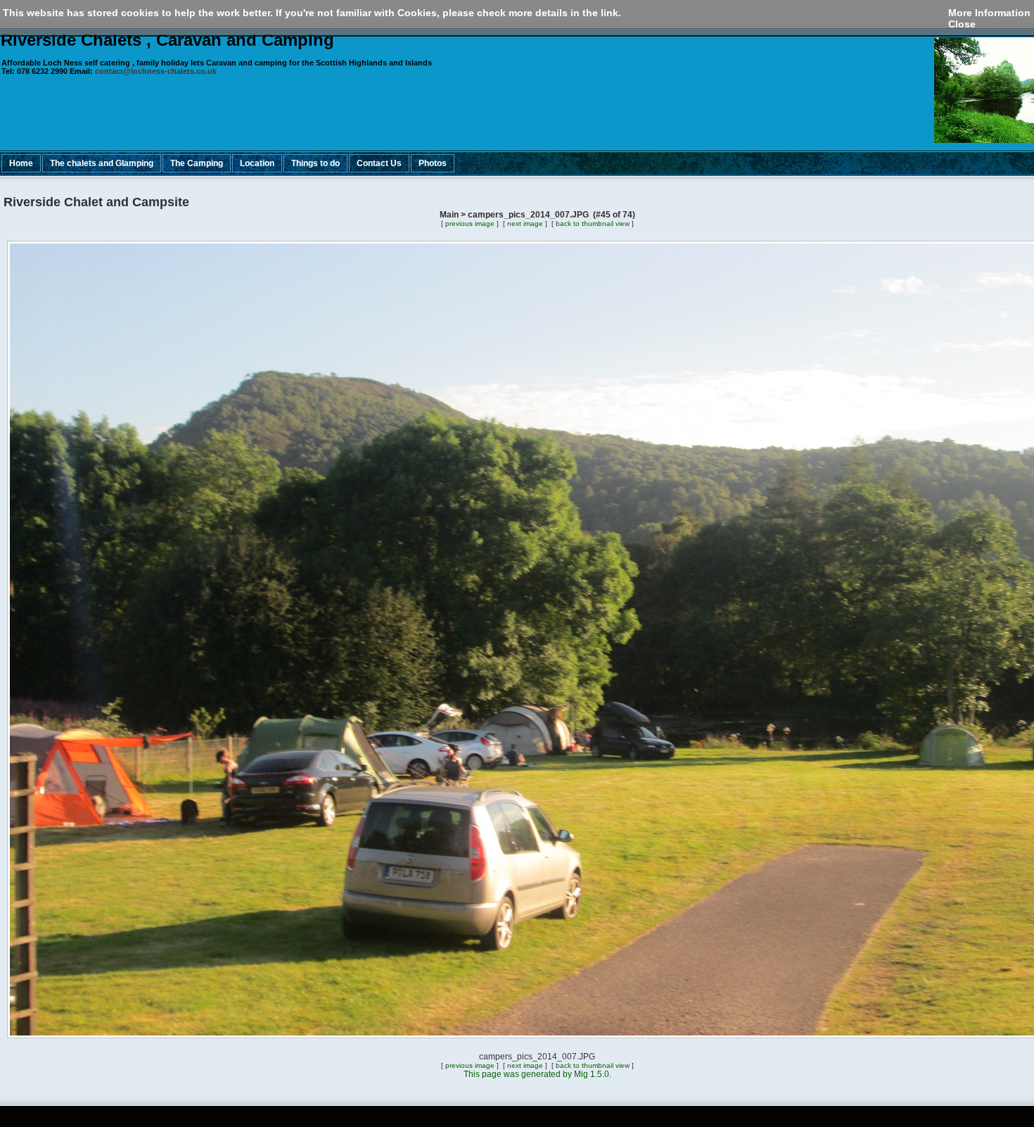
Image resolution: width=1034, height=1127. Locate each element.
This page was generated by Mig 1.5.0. (537, 1074)
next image (525, 223)
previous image (469, 223)
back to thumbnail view (593, 223)
